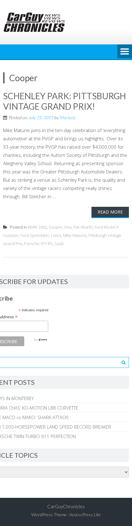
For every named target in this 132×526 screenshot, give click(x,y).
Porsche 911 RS (38, 243)
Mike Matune (75, 235)
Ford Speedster (35, 235)
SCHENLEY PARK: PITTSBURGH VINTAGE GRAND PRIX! (64, 101)
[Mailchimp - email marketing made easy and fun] (40, 339)
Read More (110, 212)
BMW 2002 (37, 227)
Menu (124, 51)
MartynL (68, 117)
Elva (68, 227)
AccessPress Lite (85, 514)
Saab (59, 243)
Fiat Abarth (83, 227)
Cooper (56, 227)
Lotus (56, 235)
